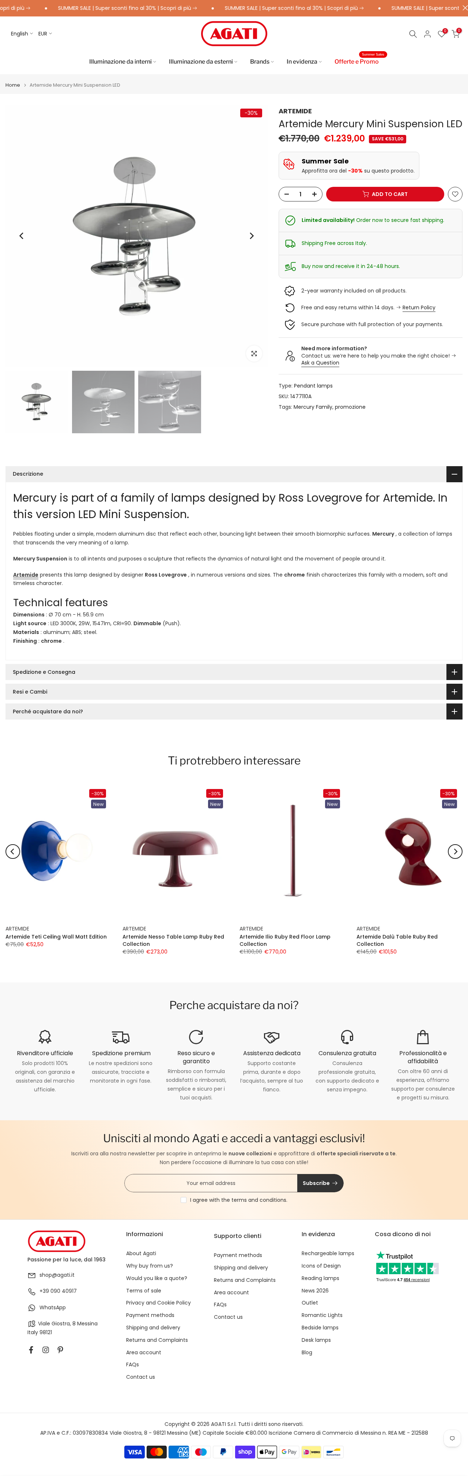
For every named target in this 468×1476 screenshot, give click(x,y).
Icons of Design (321, 1265)
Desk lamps (316, 1340)
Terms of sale (143, 1290)
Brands (259, 61)
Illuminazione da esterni (201, 61)
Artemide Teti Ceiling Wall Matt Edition (56, 937)
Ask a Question (320, 363)
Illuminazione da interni (120, 61)
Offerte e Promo (359, 61)
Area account (143, 1352)
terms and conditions (258, 1200)
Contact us (140, 1377)
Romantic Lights (322, 1315)
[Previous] (22, 236)
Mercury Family (313, 407)
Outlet (310, 1302)
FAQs (132, 1364)
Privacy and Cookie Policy (158, 1302)
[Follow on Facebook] (31, 1349)
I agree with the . (238, 1200)
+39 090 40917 (58, 1291)
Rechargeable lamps (328, 1253)
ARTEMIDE (295, 111)
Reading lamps (320, 1278)
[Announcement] (107, 8)
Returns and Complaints (157, 1340)
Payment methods (150, 1315)
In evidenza (302, 61)
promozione (350, 407)
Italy (32, 1332)
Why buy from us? (149, 1265)
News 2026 (315, 1290)
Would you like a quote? (156, 1278)
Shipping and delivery (153, 1327)
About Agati (141, 1253)
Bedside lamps (320, 1327)
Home (12, 85)
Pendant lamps (313, 385)
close (463, 8)
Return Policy (419, 308)
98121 (45, 1332)
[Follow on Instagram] (45, 1349)
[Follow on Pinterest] (60, 1349)
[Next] (251, 236)
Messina (87, 1323)
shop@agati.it (57, 1275)
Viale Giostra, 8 (57, 1323)
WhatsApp (52, 1307)
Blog (307, 1352)
